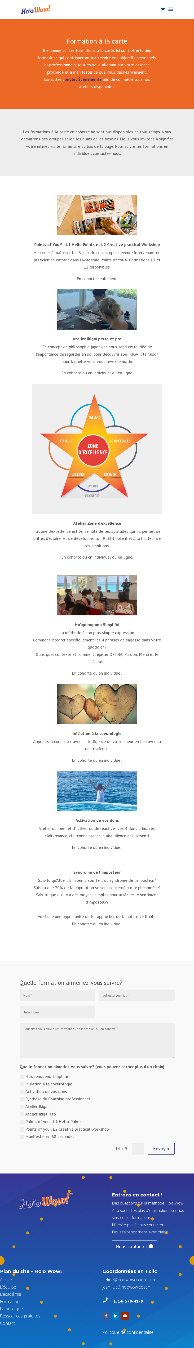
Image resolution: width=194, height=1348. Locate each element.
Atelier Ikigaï (36, 1106)
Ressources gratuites (20, 1316)
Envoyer (161, 1149)
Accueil (7, 1279)
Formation (10, 1301)
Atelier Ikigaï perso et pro (97, 338)
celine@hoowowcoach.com (128, 1279)
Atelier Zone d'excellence (97, 523)
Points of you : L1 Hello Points (53, 1121)
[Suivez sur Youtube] (125, 1316)
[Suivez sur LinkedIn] (115, 1316)
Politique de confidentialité (128, 1332)
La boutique (11, 1308)
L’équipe (8, 1287)
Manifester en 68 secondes (49, 1136)
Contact (7, 1323)
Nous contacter (131, 1246)
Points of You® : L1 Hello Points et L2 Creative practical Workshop (97, 244)
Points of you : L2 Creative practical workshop (67, 1129)
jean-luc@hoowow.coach (126, 1287)
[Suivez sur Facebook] (106, 1316)
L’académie (10, 1294)
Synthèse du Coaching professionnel (57, 1099)
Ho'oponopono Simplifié (97, 624)
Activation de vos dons (97, 820)
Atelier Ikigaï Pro (40, 1114)
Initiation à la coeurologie (97, 733)
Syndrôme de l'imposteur (97, 872)
